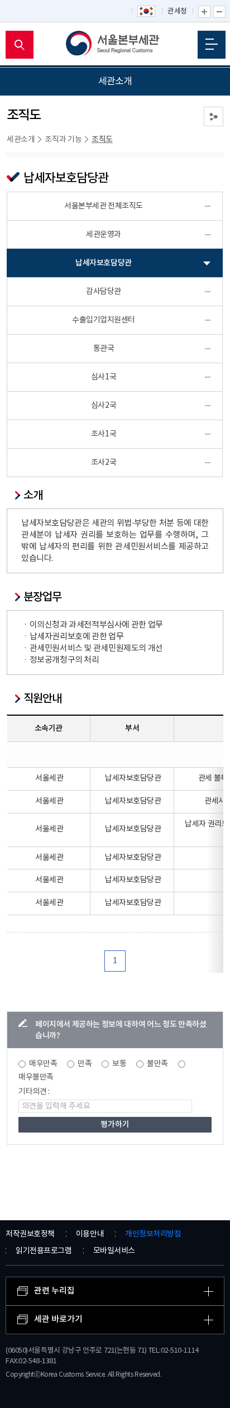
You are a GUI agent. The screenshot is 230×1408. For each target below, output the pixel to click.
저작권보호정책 (30, 1234)
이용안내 (90, 1234)
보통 (119, 1063)
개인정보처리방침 (153, 1234)
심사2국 (103, 405)
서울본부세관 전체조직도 (103, 206)
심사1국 (103, 377)
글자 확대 (204, 12)
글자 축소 (219, 12)
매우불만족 (36, 1077)
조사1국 (103, 434)
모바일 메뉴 (212, 45)
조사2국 (103, 462)
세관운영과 (103, 234)
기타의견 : (34, 1091)
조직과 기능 (63, 139)
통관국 (103, 348)
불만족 (157, 1063)
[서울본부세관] (115, 45)
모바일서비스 (114, 1251)
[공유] (213, 116)
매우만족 (43, 1063)
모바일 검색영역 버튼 (19, 45)
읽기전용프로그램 (43, 1251)
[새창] (146, 12)
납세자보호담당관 (103, 263)
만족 (85, 1063)
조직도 (102, 139)
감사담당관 (103, 291)
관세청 (177, 11)
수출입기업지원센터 (103, 320)
